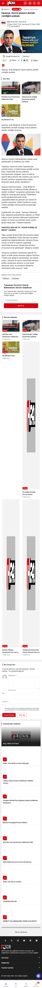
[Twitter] (11, 940)
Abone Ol (21, 306)
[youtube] (24, 940)
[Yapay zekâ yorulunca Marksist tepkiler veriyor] (21, 776)
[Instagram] (18, 940)
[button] (30, 3)
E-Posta (5, 701)
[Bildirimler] (39, 3)
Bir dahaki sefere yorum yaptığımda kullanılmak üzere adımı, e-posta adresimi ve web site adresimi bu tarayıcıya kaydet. (22, 709)
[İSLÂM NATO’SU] (10, 112)
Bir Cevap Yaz (9, 665)
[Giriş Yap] (34, 3)
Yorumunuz (12, 675)
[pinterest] (30, 940)
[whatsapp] (36, 940)
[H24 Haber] (11, 3)
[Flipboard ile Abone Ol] (25, 56)
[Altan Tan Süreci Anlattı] (21, 874)
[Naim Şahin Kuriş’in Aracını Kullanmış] (21, 855)
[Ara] (25, 3)
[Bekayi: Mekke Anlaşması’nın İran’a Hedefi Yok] (11, 577)
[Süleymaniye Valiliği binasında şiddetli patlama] (31, 92)
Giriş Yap (22, 715)
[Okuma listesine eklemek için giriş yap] (3, 65)
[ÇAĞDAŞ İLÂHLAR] (21, 894)
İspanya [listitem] (6, 278)
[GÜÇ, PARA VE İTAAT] (21, 736)
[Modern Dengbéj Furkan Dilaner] (21, 815)
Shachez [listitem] (15, 278)
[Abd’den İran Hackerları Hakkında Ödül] (10, 92)
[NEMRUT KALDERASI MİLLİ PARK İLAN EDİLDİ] (21, 914)
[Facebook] (5, 940)
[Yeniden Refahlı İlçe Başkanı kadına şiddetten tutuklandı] (21, 795)
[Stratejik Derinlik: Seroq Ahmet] (31, 419)
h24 (8, 22)
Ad (3, 693)
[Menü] (3, 3)
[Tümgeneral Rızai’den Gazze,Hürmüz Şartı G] (31, 577)
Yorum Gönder (9, 715)
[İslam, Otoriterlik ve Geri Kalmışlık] (21, 756)
